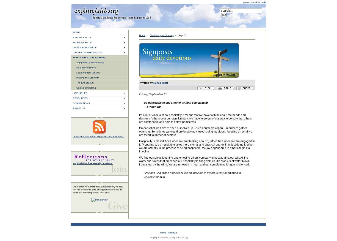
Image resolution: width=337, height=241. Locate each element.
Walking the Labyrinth (87, 77)
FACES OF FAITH (82, 42)
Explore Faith (96, 11)
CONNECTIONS (81, 103)
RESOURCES (80, 98)
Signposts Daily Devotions (90, 62)
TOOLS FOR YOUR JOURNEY (89, 57)
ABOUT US (79, 108)
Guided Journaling (86, 88)
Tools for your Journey (162, 35)
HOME (76, 32)
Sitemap (172, 232)
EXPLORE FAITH (82, 37)
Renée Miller (160, 82)
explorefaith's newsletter (93, 163)
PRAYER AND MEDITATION (87, 52)
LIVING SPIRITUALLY (84, 47)
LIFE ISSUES (80, 93)
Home (246, 2)
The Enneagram (85, 82)
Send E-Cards (258, 2)
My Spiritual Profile (86, 67)
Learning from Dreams (88, 72)
